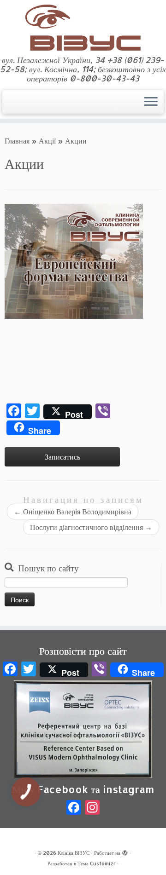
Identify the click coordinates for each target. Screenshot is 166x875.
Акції (47, 140)
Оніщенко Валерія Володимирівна (72, 511)
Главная (17, 140)
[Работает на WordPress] (125, 851)
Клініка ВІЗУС (73, 853)
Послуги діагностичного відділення (91, 527)
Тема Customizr (96, 863)
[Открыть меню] (151, 102)
